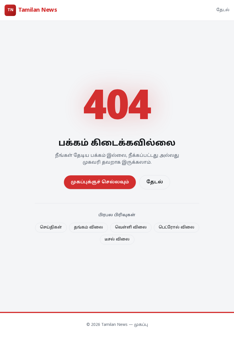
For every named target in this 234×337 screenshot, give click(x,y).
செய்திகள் (51, 227)
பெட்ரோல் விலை (176, 227)
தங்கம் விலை (88, 227)
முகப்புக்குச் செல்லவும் (100, 182)
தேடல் (222, 10)
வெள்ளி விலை (131, 227)
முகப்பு (141, 324)
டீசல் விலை (117, 239)
